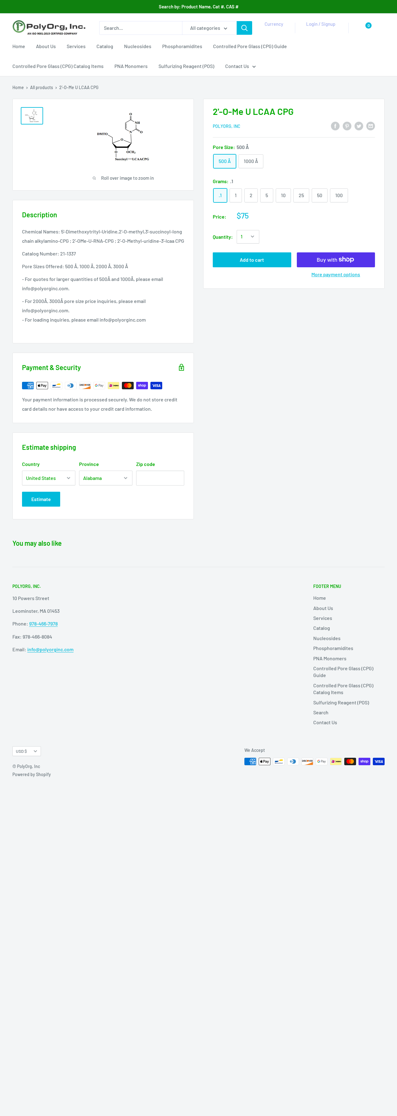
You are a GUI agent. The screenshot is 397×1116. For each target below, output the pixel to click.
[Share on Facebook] (335, 125)
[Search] (244, 28)
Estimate (41, 499)
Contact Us (237, 66)
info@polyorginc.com (50, 649)
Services (76, 46)
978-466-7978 (43, 623)
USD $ (21, 751)
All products (41, 87)
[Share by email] (370, 125)
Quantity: (223, 236)
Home (18, 46)
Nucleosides (137, 46)
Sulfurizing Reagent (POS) (186, 66)
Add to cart (252, 259)
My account (319, 31)
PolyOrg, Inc (226, 126)
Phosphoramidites (182, 46)
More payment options (335, 274)
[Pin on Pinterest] (347, 125)
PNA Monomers (131, 66)
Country (31, 464)
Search (320, 712)
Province (89, 464)
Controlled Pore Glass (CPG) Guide (250, 46)
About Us (46, 46)
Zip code (145, 464)
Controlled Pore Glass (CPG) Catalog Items (58, 66)
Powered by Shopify (31, 774)
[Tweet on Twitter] (359, 125)
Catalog (104, 46)
